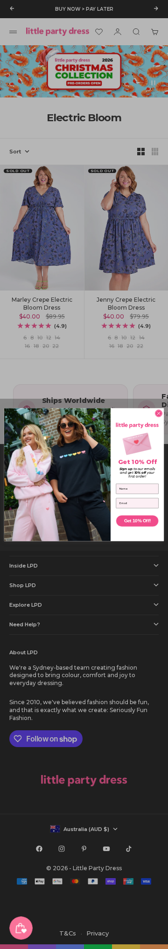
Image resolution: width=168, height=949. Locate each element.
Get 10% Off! (137, 520)
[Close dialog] (158, 412)
